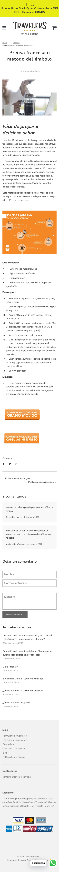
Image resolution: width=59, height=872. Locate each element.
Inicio (4, 43)
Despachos (8, 744)
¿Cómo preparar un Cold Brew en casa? (22, 690)
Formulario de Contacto (14, 735)
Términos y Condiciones (14, 740)
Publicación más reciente (41, 481)
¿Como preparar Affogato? (16, 702)
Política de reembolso (13, 757)
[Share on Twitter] (10, 463)
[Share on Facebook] (4, 463)
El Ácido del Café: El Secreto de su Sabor (23, 678)
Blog (4, 752)
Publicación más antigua (17, 478)
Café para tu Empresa (13, 748)
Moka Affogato (10, 666)
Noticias (16, 43)
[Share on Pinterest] (16, 463)
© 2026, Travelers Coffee (28, 856)
